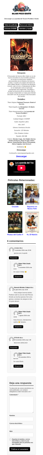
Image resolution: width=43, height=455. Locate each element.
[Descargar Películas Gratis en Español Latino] (21, 9)
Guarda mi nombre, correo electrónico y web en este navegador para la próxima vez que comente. (22, 441)
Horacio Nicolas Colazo (22, 287)
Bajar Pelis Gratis (24, 263)
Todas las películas (11, 25)
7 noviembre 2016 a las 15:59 (22, 250)
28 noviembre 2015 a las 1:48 (22, 340)
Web (10, 431)
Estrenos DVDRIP (11, 28)
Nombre (12, 415)
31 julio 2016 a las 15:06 (21, 289)
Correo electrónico (15, 423)
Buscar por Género (26, 25)
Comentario (13, 395)
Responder (13, 258)
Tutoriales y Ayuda (25, 28)
